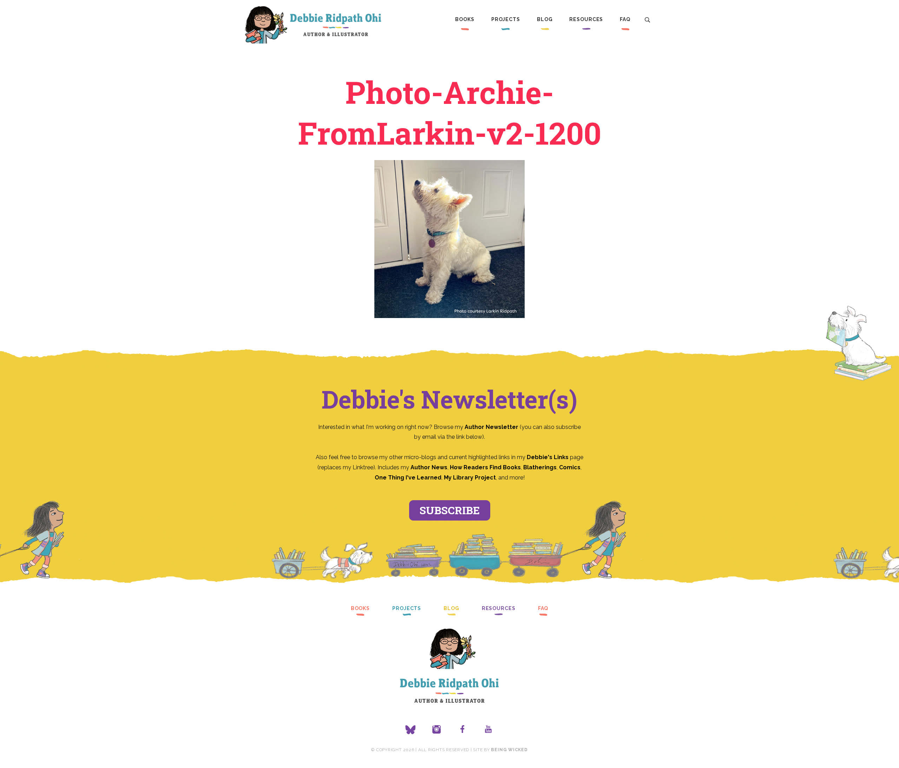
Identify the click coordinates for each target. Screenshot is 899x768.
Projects (505, 19)
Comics (569, 467)
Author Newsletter (492, 427)
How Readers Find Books (485, 467)
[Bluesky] (410, 729)
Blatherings (540, 467)
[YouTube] (488, 729)
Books (464, 19)
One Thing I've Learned (408, 477)
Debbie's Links (548, 457)
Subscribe (450, 510)
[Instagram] (436, 729)
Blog (545, 19)
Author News (429, 467)
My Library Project (470, 477)
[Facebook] (462, 729)
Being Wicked (509, 749)
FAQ (625, 19)
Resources (586, 19)
